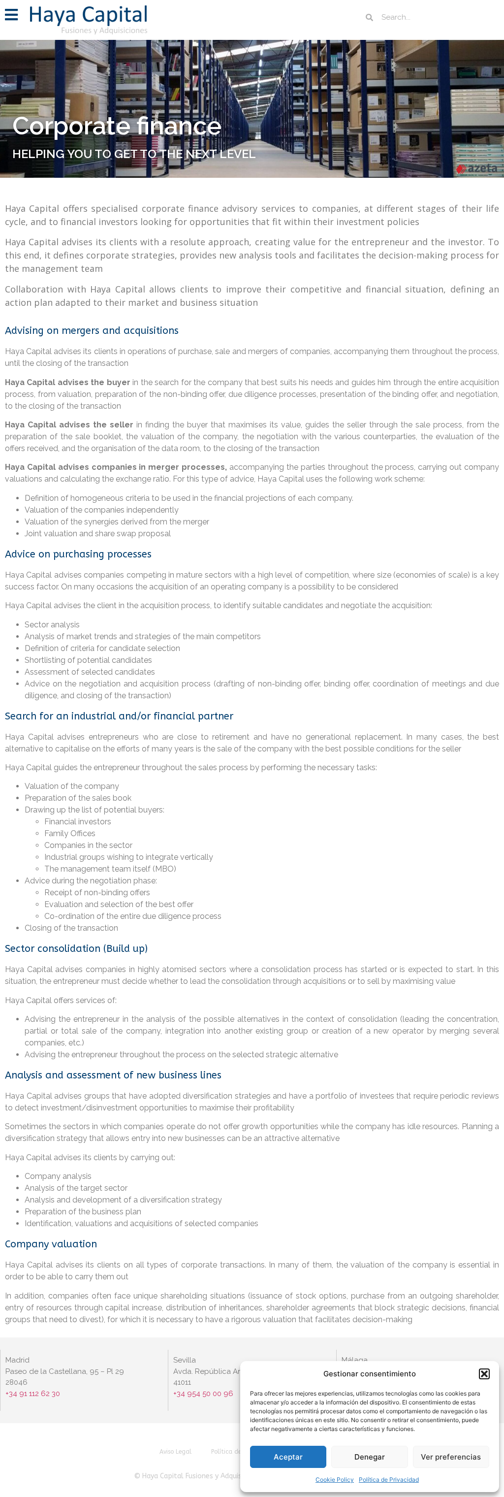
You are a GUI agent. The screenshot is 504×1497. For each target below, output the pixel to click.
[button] (484, 1374)
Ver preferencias (451, 1457)
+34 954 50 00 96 (203, 1393)
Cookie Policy (334, 1479)
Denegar (369, 1457)
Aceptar (288, 1457)
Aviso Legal (175, 1451)
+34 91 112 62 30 (33, 1393)
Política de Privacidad (389, 1479)
